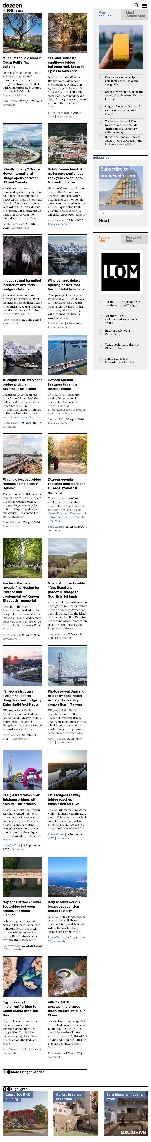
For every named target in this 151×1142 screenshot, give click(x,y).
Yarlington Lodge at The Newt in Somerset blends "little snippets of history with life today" (121, 126)
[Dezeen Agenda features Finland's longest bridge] (67, 356)
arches (17, 729)
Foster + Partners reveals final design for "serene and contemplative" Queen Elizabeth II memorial (21, 592)
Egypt (21, 1036)
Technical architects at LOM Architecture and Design (123, 303)
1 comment (18, 849)
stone (54, 602)
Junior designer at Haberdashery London (119, 360)
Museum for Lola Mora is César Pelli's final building (22, 62)
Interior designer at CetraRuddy (117, 332)
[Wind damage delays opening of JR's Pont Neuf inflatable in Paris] (67, 257)
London (12, 625)
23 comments (20, 227)
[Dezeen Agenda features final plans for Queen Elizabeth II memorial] (67, 456)
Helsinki (8, 516)
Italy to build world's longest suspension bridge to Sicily (64, 906)
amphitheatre (57, 1032)
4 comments (64, 638)
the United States (25, 199)
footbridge (22, 721)
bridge (64, 210)
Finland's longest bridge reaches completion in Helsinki (22, 484)
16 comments (11, 638)
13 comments (65, 742)
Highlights (19, 1089)
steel (67, 602)
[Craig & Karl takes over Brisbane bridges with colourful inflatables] (22, 771)
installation (10, 409)
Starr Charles (11, 522)
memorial (23, 614)
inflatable (20, 302)
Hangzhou (9, 725)
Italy (61, 192)
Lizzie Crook (56, 323)
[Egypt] (22, 978)
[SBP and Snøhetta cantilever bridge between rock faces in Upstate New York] (67, 34)
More (21, 95)
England (53, 825)
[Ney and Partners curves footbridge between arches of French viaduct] (22, 878)
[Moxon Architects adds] (67, 559)
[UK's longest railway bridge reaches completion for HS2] (67, 771)
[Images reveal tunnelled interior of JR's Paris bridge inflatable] (22, 257)
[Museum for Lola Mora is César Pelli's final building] (22, 34)
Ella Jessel (55, 1053)
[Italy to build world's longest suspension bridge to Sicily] (67, 878)
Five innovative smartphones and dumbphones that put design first (123, 80)
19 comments (12, 949)
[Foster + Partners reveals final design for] (22, 559)
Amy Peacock (56, 220)
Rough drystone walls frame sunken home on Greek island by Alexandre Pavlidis (123, 140)
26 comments (56, 941)
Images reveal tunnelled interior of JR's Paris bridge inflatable (22, 285)
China (75, 1043)
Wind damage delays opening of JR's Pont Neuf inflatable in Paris (66, 285)
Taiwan (81, 721)
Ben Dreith (10, 101)
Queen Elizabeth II (15, 621)
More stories (28, 1072)
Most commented (135, 14)
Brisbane (33, 821)
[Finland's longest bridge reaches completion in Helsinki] (22, 456)
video (57, 624)
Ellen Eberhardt (58, 112)
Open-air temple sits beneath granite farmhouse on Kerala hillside (124, 95)
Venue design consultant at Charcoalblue (122, 346)
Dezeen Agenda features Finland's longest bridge (62, 384)
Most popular (105, 14)
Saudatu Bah (56, 419)
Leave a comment (59, 224)
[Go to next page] (9, 10)
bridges (8, 505)
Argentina (9, 95)
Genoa (76, 210)
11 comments (65, 116)
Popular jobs (105, 239)
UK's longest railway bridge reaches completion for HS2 (64, 800)
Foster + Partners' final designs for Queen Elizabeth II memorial (67, 509)
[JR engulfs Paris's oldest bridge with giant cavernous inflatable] (22, 356)
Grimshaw (63, 817)
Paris (18, 314)
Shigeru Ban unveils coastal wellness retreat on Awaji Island (122, 110)
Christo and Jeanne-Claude (21, 415)
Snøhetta (54, 84)
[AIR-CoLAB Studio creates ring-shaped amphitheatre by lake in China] (67, 978)
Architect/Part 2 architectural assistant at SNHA (121, 319)
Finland (30, 498)
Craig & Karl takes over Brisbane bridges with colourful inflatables (21, 800)
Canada (8, 203)
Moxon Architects (59, 610)
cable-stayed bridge (60, 733)
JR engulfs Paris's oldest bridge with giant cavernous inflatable (22, 384)
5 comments (11, 323)
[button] (136, 5)
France (7, 932)
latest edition (62, 394)
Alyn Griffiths (11, 845)
